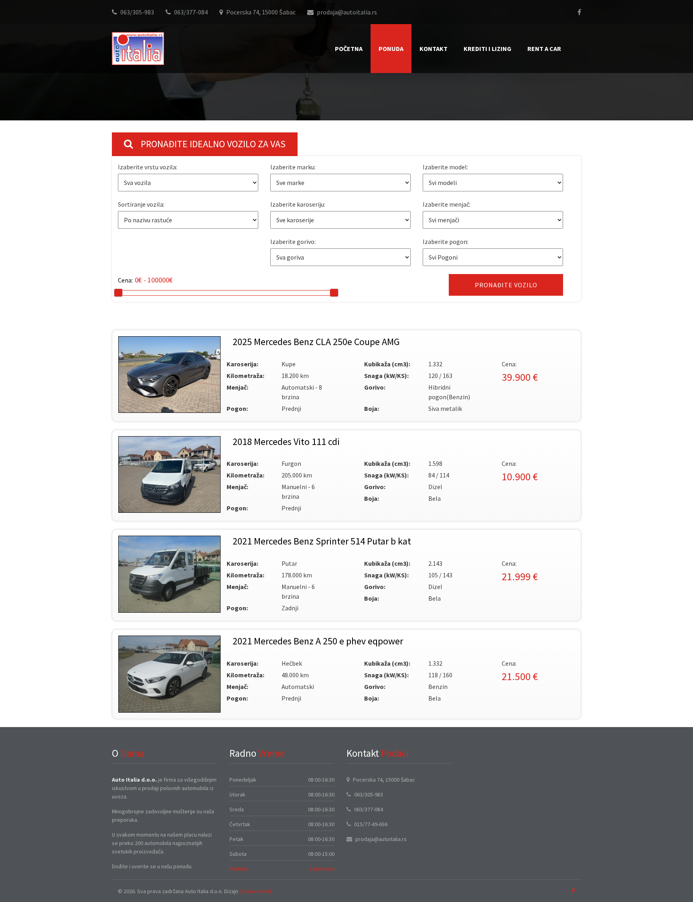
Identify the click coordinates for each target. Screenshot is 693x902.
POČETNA (349, 49)
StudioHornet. (256, 891)
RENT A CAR (544, 49)
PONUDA (391, 49)
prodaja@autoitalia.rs (347, 12)
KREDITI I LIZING (487, 49)
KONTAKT (433, 49)
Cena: (125, 280)
